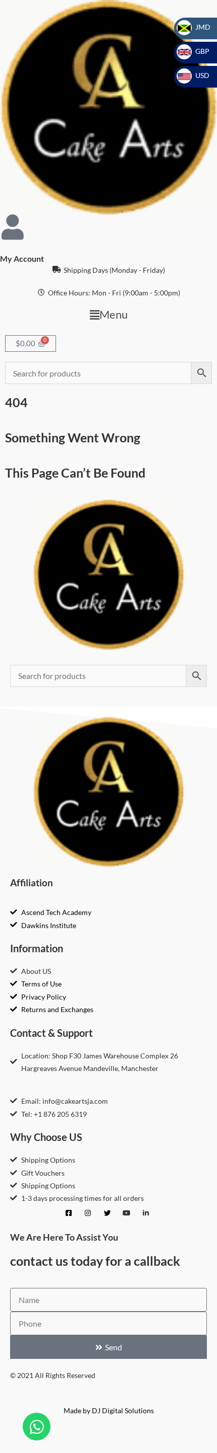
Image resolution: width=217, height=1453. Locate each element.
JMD (196, 27)
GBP (196, 51)
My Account (22, 258)
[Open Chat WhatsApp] (36, 1426)
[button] (108, 314)
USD (196, 75)
